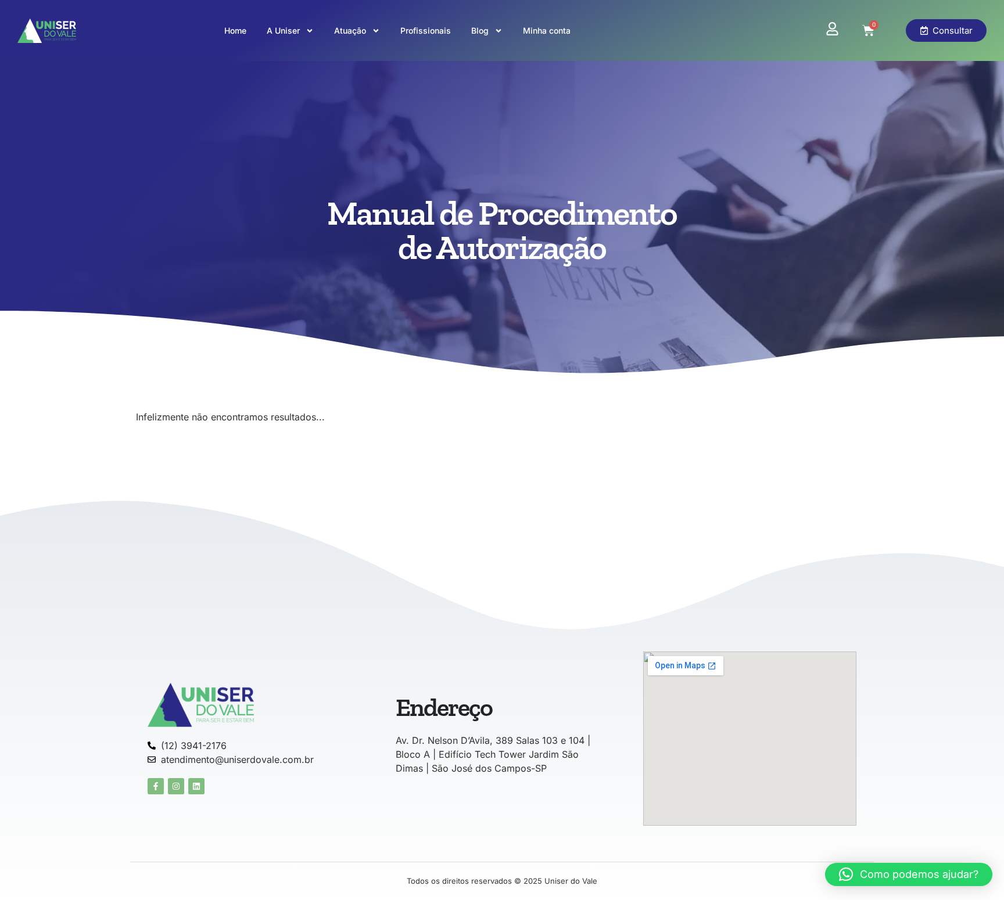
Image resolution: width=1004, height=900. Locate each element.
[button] (908, 874)
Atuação (350, 30)
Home (235, 30)
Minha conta (547, 30)
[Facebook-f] (156, 786)
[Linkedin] (196, 786)
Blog (480, 30)
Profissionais (425, 30)
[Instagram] (176, 786)
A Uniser (283, 30)
